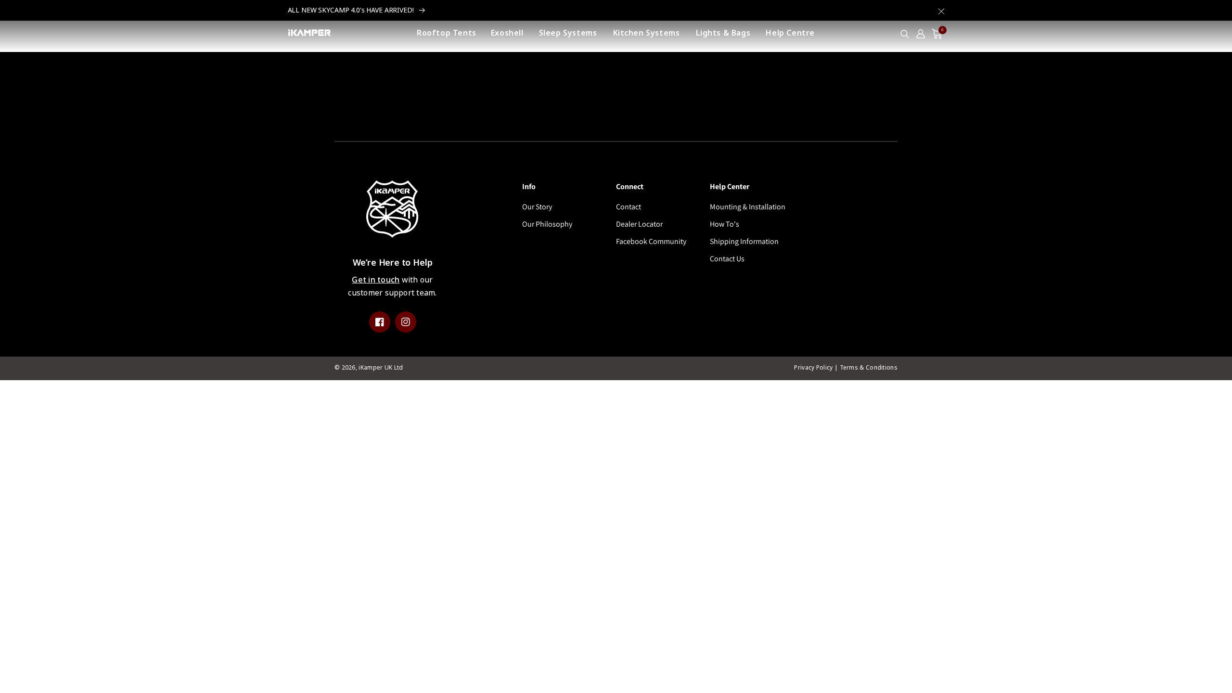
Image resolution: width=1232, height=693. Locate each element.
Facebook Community (651, 241)
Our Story (537, 207)
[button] (941, 8)
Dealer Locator (639, 224)
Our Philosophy (547, 224)
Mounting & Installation (747, 207)
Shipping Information (744, 241)
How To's (724, 224)
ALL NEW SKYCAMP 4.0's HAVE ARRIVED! (352, 10)
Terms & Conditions (869, 367)
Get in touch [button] (375, 279)
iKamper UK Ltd (381, 367)
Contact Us (727, 259)
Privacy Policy (813, 367)
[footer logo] (392, 211)
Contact (628, 207)
